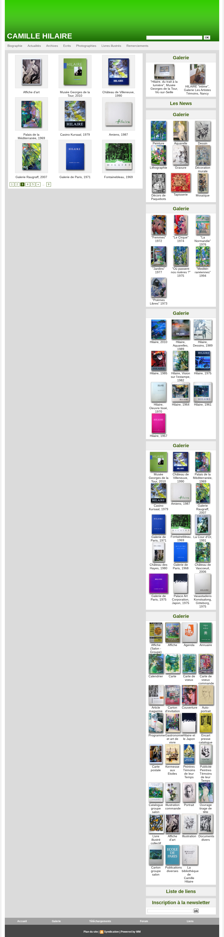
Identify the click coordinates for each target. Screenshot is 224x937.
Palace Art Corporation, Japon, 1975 (180, 599)
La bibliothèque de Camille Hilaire (190, 874)
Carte (172, 676)
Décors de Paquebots (158, 197)
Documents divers (206, 837)
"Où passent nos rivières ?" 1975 (181, 272)
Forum (144, 921)
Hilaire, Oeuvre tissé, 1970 (158, 408)
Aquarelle (180, 143)
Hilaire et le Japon (189, 737)
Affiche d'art (31, 92)
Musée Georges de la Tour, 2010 (75, 93)
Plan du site (91, 931)
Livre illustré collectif (156, 839)
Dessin (202, 143)
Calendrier (156, 676)
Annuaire (206, 645)
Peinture (158, 143)
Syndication (111, 931)
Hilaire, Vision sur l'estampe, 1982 (180, 376)
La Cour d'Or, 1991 (202, 538)
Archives (52, 45)
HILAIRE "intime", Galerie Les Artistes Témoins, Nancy (197, 90)
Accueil (22, 921)
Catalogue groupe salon (156, 808)
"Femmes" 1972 (158, 239)
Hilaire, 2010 (158, 342)
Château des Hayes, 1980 (158, 566)
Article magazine (156, 709)
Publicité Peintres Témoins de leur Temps (206, 773)
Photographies (86, 45)
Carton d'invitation (172, 709)
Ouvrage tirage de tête (206, 808)
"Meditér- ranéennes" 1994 (203, 272)
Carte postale (156, 768)
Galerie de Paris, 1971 (75, 177)
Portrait (189, 805)
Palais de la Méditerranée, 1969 (31, 136)
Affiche (172, 645)
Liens (190, 921)
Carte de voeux (189, 677)
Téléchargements (100, 921)
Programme (157, 735)
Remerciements (137, 45)
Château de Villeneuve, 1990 (118, 93)
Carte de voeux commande (206, 679)
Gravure (180, 167)
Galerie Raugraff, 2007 (31, 177)
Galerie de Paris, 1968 (181, 566)
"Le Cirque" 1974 (181, 239)
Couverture (189, 707)
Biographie (14, 45)
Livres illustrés (111, 45)
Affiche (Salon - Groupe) (156, 648)
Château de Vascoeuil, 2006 (203, 568)
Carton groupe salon (156, 871)
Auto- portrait (206, 709)
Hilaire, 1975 (203, 373)
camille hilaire (39, 36)
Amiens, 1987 (118, 134)
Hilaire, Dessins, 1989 (203, 343)
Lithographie (158, 167)
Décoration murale (202, 169)
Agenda (189, 645)
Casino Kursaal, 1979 (75, 134)
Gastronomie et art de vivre (174, 739)
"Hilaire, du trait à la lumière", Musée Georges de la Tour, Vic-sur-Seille (164, 87)
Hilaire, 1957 (158, 436)
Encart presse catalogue (205, 739)
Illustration (189, 836)
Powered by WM (131, 931)
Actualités (34, 45)
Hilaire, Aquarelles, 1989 (180, 345)
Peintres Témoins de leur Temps (189, 772)
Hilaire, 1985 (158, 373)
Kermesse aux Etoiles (172, 770)
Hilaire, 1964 (180, 404)
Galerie (56, 921)
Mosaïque (203, 195)
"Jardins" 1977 (158, 270)
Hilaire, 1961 (203, 404)
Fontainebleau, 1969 (118, 177)
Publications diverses (173, 869)
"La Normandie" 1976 (202, 241)
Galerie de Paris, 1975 (158, 597)
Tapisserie (181, 194)
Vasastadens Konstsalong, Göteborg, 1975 (203, 601)
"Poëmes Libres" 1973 (158, 301)
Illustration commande (173, 806)
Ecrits (67, 45)
